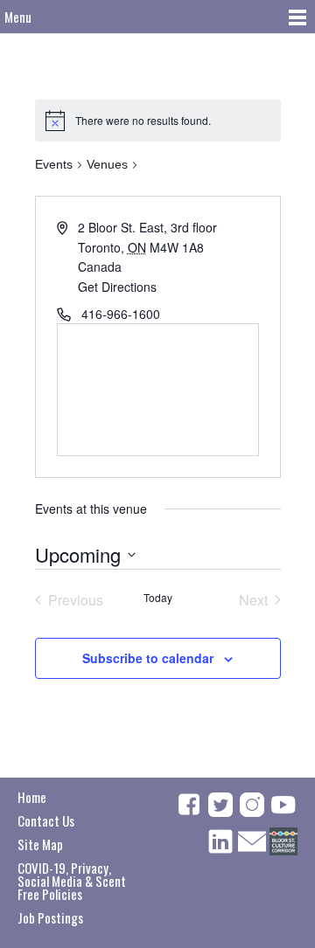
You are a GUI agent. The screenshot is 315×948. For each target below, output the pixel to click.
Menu (18, 16)
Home (32, 796)
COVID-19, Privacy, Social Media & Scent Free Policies (72, 880)
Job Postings (50, 917)
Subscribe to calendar (148, 658)
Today (158, 598)
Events (54, 164)
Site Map (40, 844)
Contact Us (46, 820)
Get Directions (117, 286)
